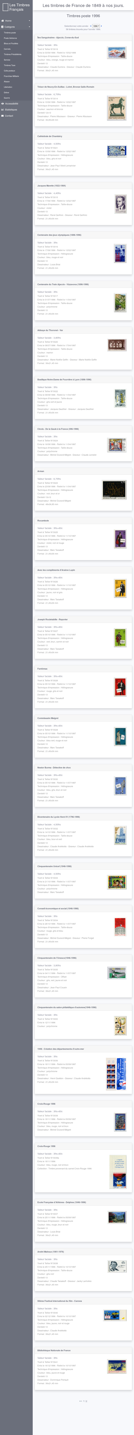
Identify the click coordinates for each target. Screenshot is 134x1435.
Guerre (7, 97)
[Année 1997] (101, 25)
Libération (8, 87)
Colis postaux (9, 70)
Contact (9, 115)
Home (8, 20)
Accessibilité (11, 103)
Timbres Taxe (9, 65)
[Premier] (80, 1400)
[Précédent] (81, 1400)
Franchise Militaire (11, 76)
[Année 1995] (91, 25)
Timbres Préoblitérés (12, 54)
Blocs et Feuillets (11, 43)
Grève (6, 92)
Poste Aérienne (10, 38)
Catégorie (10, 26)
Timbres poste (10, 32)
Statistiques (11, 109)
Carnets (7, 48)
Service (7, 59)
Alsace (7, 81)
